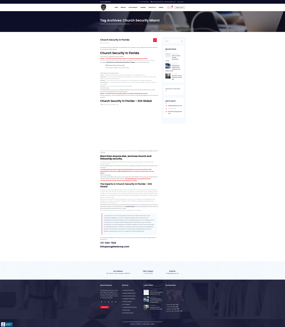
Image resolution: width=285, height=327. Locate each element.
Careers (161, 7)
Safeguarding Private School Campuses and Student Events (172, 68)
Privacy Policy (145, 324)
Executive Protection (128, 290)
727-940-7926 (108, 242)
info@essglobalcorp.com (175, 105)
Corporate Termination (129, 299)
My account (180, 2)
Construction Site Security (130, 307)
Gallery (153, 324)
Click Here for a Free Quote (172, 89)
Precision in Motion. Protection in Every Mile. (177, 77)
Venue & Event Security (129, 296)
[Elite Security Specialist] (103, 7)
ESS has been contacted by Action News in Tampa (120, 62)
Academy (143, 7)
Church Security (127, 301)
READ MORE (104, 307)
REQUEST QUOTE (179, 7)
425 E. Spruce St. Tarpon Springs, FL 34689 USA (118, 273)
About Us (132, 324)
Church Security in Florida (114, 39)
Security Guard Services (129, 293)
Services (123, 7)
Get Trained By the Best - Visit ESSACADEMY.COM (163, 2)
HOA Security (126, 310)
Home (116, 7)
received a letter (130, 206)
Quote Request (133, 7)
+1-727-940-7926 (144, 2)
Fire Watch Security (128, 313)
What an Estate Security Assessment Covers (172, 58)
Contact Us (152, 7)
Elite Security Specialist (136, 321)
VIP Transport (126, 304)
